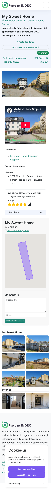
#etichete (13, 212)
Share (43, 53)
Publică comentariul (15, 320)
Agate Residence (26, 42)
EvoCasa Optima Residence (24, 47)
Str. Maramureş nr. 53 (16, 20)
